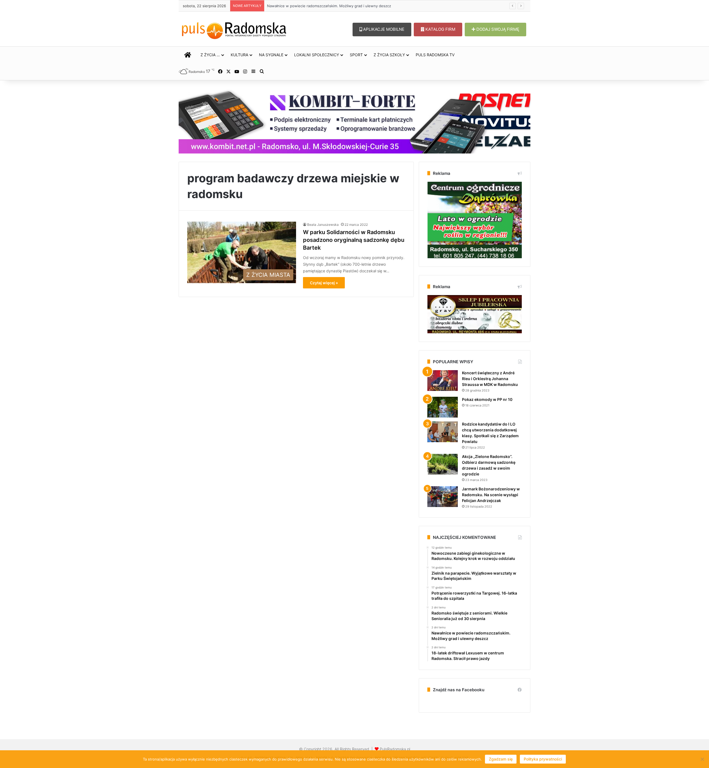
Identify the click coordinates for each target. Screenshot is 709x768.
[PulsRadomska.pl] (234, 29)
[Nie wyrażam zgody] (702, 759)
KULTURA (239, 54)
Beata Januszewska (323, 224)
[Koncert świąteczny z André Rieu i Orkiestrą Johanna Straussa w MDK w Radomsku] (442, 380)
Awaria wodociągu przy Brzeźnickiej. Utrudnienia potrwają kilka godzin (326, 6)
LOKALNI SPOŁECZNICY (316, 54)
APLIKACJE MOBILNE (383, 29)
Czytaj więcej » (324, 282)
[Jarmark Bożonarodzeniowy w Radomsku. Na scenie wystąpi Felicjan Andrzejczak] (442, 496)
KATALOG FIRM (439, 29)
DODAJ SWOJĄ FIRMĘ (497, 29)
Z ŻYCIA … (210, 54)
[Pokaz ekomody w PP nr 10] (442, 407)
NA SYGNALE (271, 54)
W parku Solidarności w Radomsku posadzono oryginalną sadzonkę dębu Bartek (353, 240)
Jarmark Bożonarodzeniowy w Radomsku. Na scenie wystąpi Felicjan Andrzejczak (491, 495)
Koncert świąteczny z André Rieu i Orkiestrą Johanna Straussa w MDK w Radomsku (490, 378)
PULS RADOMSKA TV (435, 54)
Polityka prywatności (543, 759)
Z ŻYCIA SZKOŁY (389, 54)
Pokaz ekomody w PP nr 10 (487, 399)
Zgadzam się (501, 759)
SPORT (356, 54)
